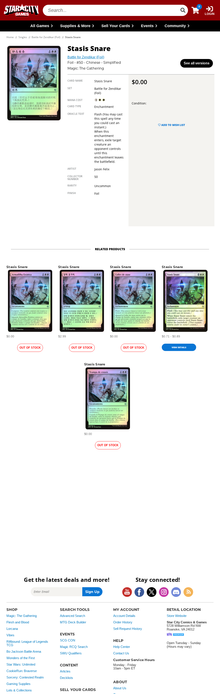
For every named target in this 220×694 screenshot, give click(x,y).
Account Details (124, 616)
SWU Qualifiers (71, 653)
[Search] (183, 10)
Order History (122, 622)
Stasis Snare (17, 267)
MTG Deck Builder (73, 622)
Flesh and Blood (17, 622)
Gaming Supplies (18, 684)
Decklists (66, 678)
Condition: (139, 103)
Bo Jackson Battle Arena (23, 651)
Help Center (121, 647)
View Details (179, 347)
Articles (65, 671)
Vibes (10, 635)
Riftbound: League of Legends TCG (27, 643)
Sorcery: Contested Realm (25, 677)
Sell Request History (127, 628)
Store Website (176, 616)
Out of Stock (30, 347)
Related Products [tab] (110, 249)
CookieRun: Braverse (21, 671)
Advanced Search (72, 616)
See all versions (196, 63)
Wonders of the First (20, 658)
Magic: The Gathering (21, 616)
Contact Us (121, 653)
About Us (119, 688)
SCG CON (67, 640)
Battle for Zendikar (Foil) (85, 57)
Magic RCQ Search (74, 647)
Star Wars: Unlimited (20, 664)
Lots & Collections (19, 690)
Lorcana (12, 628)
